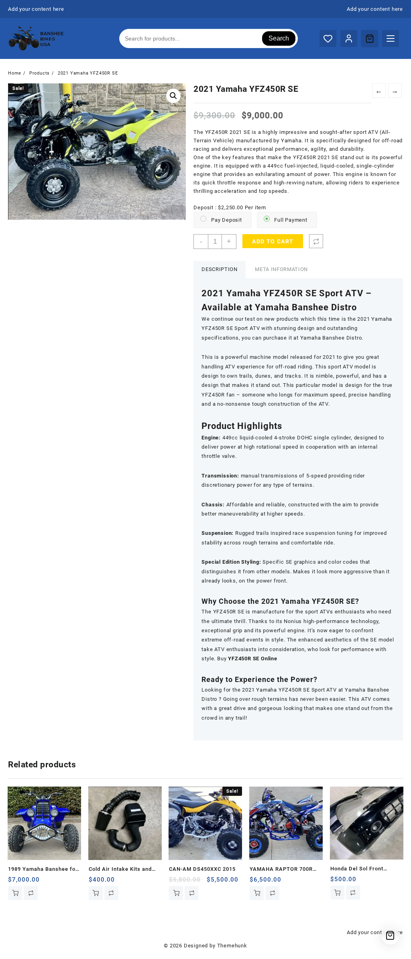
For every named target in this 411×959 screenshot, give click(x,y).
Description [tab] (219, 269)
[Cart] (369, 38)
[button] (173, 96)
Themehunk (232, 946)
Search (279, 38)
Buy (247, 659)
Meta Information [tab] (281, 269)
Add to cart (272, 241)
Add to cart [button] (15, 893)
